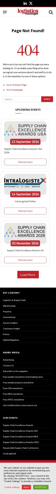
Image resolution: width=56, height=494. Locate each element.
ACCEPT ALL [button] (41, 487)
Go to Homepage (14, 90)
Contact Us (8, 365)
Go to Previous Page (16, 85)
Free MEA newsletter (13, 394)
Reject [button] (26, 487)
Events (6, 334)
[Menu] (5, 12)
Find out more (25, 161)
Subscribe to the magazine (15, 371)
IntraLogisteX (9, 453)
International (9, 317)
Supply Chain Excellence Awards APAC (21, 442)
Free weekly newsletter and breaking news (23, 377)
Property (7, 311)
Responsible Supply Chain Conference (21, 448)
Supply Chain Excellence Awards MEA (20, 436)
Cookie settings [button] (12, 487)
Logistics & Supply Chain (14, 300)
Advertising (8, 359)
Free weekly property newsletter (18, 382)
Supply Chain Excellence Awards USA (20, 431)
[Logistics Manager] (28, 12)
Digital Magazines (11, 340)
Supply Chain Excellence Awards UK (25, 250)
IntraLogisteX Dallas (25, 201)
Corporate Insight (11, 328)
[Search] (50, 12)
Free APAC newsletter (13, 399)
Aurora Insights (10, 323)
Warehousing (9, 306)
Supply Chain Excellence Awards (18, 425)
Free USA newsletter (13, 388)
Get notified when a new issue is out (20, 405)
